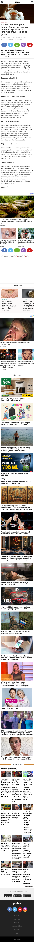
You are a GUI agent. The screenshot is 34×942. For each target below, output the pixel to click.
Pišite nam (17, 929)
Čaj (26, 256)
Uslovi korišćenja (17, 926)
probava (19, 256)
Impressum (17, 922)
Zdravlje (5, 256)
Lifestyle (4, 22)
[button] (2, 296)
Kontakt (17, 915)
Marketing (17, 919)
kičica (12, 256)
